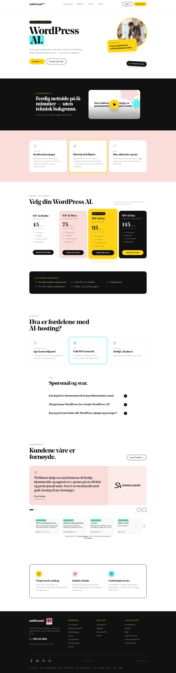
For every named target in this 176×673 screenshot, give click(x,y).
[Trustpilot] (50, 661)
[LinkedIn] (37, 661)
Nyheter (128, 628)
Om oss (108, 668)
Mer (100, 4)
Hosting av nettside (75, 628)
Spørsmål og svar (131, 636)
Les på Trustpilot (136, 457)
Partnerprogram (74, 643)
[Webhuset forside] (36, 4)
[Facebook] (31, 661)
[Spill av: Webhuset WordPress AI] (114, 104)
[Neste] (144, 510)
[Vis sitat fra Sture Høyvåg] (31, 509)
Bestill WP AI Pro (103, 253)
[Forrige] (139, 510)
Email (91, 4)
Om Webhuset (130, 625)
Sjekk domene (140, 4)
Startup (71, 647)
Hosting (79, 4)
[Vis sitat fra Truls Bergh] (36, 509)
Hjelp (127, 632)
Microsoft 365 (73, 639)
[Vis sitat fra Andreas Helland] (34, 509)
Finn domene (68, 4)
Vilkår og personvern (132, 639)
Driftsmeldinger (130, 643)
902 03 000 (40, 639)
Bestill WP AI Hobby (43, 252)
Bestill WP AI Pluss (73, 252)
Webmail (100, 628)
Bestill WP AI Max (132, 252)
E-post (70, 636)
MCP (76, 668)
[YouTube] (44, 661)
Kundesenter (101, 625)
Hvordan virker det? (56, 61)
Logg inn (127, 4)
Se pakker (35, 61)
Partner (99, 636)
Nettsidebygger (73, 632)
